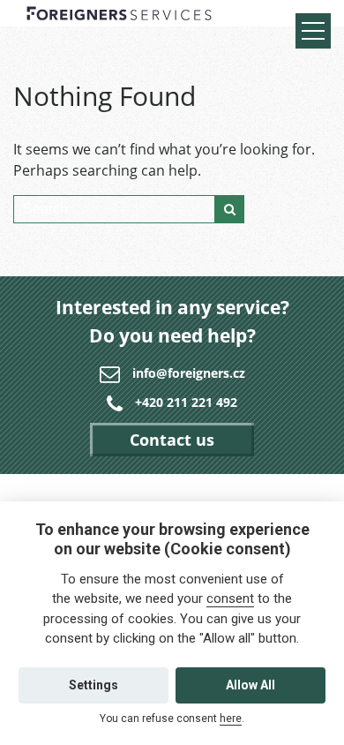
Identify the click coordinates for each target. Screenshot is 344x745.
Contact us (172, 439)
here (231, 718)
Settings (93, 685)
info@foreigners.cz (188, 373)
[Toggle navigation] (313, 31)
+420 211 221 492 (186, 402)
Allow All (250, 685)
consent (230, 598)
